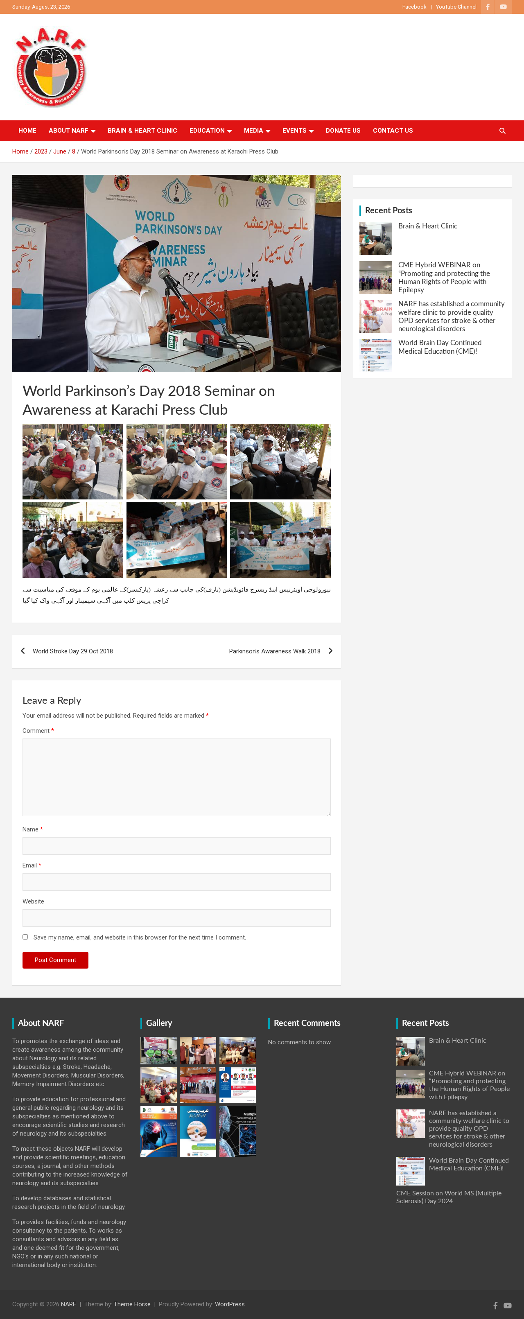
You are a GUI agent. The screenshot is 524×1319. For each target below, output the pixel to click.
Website (33, 901)
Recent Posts (388, 211)
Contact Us (393, 130)
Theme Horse (132, 1304)
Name (33, 829)
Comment (38, 730)
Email (32, 865)
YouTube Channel (456, 7)
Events (294, 130)
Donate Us (343, 130)
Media (253, 130)
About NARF (68, 130)
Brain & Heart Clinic (142, 130)
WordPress (230, 1304)
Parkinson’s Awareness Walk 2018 (275, 651)
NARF (68, 1304)
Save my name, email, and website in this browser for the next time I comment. (140, 937)
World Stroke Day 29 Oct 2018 (73, 651)
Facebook (414, 7)
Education (207, 130)
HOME (27, 130)
